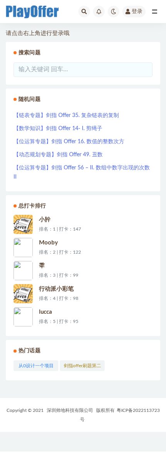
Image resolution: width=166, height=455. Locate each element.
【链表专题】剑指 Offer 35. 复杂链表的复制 (66, 115)
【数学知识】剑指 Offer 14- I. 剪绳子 (58, 128)
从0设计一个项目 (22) (36, 367)
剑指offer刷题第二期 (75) (82, 367)
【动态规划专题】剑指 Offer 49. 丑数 (58, 154)
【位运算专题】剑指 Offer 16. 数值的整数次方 (69, 141)
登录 (137, 11)
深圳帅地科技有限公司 (70, 410)
